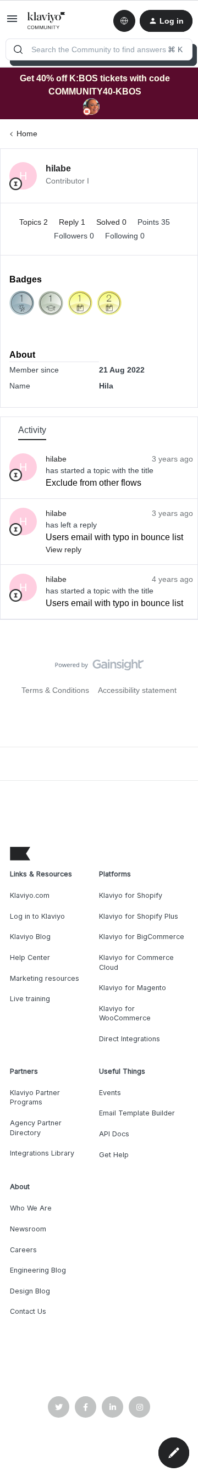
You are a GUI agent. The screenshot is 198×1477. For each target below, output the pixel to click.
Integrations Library (42, 1153)
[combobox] (99, 49)
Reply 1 (73, 222)
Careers (23, 1250)
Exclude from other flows (93, 482)
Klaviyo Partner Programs (35, 1098)
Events (110, 1093)
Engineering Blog (38, 1270)
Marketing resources (44, 978)
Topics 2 (34, 222)
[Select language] (124, 21)
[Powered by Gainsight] (99, 667)
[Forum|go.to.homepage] (46, 21)
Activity (32, 430)
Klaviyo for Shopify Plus (138, 916)
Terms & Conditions (55, 690)
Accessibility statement (137, 690)
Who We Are (31, 1208)
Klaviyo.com (30, 895)
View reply (63, 549)
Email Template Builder (137, 1113)
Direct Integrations (129, 1039)
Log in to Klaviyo (37, 916)
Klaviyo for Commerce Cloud (136, 962)
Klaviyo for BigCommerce (141, 936)
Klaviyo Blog (30, 936)
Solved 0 (112, 222)
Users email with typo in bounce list (114, 537)
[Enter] (18, 49)
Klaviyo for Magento (132, 988)
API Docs (114, 1134)
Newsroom (28, 1229)
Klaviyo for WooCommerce (125, 1013)
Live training (30, 999)
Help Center (30, 957)
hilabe (58, 168)
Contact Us (28, 1311)
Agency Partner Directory (36, 1128)
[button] (12, 22)
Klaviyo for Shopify (130, 895)
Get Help (114, 1155)
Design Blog (30, 1291)
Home (26, 133)
